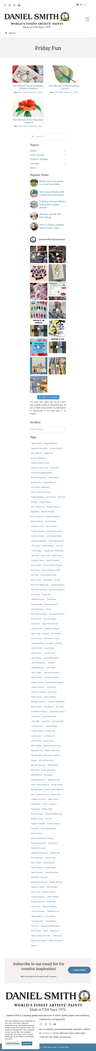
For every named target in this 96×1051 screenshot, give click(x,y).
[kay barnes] (34, 179)
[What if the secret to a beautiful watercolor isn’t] (38, 347)
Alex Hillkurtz (36, 453)
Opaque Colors (42, 794)
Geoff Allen (51, 599)
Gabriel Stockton (38, 599)
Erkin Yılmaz (36, 580)
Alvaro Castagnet (38, 458)
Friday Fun (32, 92)
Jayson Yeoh (49, 653)
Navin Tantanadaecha (40, 785)
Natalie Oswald (54, 780)
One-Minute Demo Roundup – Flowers (27, 121)
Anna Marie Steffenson (40, 487)
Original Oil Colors (38, 799)
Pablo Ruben (53, 799)
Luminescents (49, 736)
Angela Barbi (53, 477)
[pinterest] (14, 5)
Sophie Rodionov (38, 897)
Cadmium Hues (37, 526)
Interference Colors (51, 638)
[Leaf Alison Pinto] (63, 66)
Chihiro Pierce (48, 546)
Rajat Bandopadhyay (39, 853)
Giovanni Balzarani (56, 614)
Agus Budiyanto (50, 443)
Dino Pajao (35, 570)
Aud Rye (61, 497)
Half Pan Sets (36, 629)
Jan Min (58, 643)
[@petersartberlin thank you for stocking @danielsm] (38, 273)
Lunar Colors (36, 741)
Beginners (35, 512)
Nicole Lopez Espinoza (54, 789)
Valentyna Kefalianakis (50, 926)
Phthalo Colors (37, 819)
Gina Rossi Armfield (39, 614)
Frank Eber (35, 594)
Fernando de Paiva (38, 590)
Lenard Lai (35, 716)
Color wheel (57, 555)
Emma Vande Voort (48, 575)
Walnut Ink (54, 931)
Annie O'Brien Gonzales (40, 492)
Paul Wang (35, 809)
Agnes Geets (36, 443)
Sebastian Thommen (39, 877)
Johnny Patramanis (51, 672)
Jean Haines (36, 658)
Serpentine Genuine (39, 882)
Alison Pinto (22, 92)
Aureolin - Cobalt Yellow (41, 502)
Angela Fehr (36, 482)
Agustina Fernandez (39, 448)
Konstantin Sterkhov (39, 711)
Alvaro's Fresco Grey (39, 468)
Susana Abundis (37, 901)
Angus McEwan (49, 482)
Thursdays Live (53, 911)
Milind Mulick (53, 765)
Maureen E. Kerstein (52, 755)
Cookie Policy (63, 1047)
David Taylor (36, 565)
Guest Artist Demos (50, 624)
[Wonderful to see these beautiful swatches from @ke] (38, 310)
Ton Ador (35, 926)
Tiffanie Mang (36, 916)
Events (57, 580)
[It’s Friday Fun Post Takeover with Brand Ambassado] (57, 273)
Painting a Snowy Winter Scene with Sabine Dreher (52, 204)
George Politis (36, 604)
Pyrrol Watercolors (48, 828)
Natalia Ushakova (38, 780)
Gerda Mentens (37, 609)
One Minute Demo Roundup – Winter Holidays (28, 87)
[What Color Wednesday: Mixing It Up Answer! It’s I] (38, 328)
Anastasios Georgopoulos (41, 473)
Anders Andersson (38, 477)
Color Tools (45, 555)
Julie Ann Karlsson (38, 692)
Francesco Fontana (56, 590)
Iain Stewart (56, 633)
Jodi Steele (50, 667)
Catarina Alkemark (38, 541)
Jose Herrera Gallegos (55, 682)
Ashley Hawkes (37, 497)
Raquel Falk (55, 853)
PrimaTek (35, 828)
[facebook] (5, 5)
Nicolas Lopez (37, 789)
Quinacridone (36, 833)
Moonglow (48, 775)
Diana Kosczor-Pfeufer (53, 565)
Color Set (35, 555)
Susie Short (51, 901)
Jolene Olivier (36, 677)
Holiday (46, 633)
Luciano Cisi (50, 731)
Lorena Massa (51, 726)
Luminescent (36, 736)
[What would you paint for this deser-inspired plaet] (57, 310)
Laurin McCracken (57, 711)
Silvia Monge (52, 887)
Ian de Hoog (36, 638)
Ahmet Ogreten (56, 448)
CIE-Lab (59, 546)
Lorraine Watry (37, 731)
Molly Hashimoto (48, 770)
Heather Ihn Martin (52, 629)
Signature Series (37, 887)
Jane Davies (49, 648)
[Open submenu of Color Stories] (64, 155)
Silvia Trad (35, 892)
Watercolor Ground (38, 941)
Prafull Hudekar (53, 823)
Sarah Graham (37, 872)
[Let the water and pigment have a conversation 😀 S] (38, 291)
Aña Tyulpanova (37, 507)
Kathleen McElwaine (56, 702)
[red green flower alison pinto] (27, 100)
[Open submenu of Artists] (64, 151)
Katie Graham (36, 707)
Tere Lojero (35, 906)
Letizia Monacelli (49, 716)
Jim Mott (51, 663)
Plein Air (48, 819)
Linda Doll (45, 721)
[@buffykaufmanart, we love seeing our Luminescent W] (57, 365)
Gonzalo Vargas (49, 619)
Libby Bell (35, 721)
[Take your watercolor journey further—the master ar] (57, 254)
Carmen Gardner (38, 531)
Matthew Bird (36, 755)
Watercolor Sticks (56, 941)
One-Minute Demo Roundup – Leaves (63, 87)
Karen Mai (52, 692)
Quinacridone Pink (38, 843)
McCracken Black (46, 760)
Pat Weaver (36, 804)
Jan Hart (49, 643)
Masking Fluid (36, 750)
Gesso (48, 609)
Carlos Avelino (51, 526)
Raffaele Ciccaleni (38, 848)
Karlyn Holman (50, 697)
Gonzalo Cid (36, 619)
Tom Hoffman (50, 916)
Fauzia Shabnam (57, 585)
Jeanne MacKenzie (51, 658)
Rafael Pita (52, 843)
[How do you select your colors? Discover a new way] (57, 328)
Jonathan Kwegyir (51, 677)
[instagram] (9, 5)
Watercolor (57, 936)
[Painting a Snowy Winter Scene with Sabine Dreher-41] (34, 201)
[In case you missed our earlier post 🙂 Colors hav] (38, 254)
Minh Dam (35, 770)
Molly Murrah (36, 775)
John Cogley (36, 672)
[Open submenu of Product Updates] (64, 159)
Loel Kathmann (37, 726)
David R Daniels (52, 560)
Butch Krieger (50, 521)
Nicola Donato (57, 785)
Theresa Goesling (49, 906)
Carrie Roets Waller (54, 536)
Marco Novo (49, 741)
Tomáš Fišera (50, 921)
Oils (32, 794)
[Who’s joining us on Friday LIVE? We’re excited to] (38, 365)
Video (40, 92)
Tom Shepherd (37, 921)
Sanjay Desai (50, 867)
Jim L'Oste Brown (38, 663)
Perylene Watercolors (53, 814)
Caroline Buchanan (54, 531)
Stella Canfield (53, 897)
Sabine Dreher (49, 863)
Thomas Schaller (38, 911)
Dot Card (34, 575)
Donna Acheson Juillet (51, 570)
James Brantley (37, 643)
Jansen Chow (36, 653)
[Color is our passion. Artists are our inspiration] (57, 291)
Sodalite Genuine (49, 892)
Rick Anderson (37, 858)
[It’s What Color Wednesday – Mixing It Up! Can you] (57, 347)
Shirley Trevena (55, 882)
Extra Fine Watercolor (40, 585)
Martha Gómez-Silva (52, 745)
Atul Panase (51, 497)
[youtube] (19, 5)
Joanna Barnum (37, 667)
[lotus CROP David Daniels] (34, 190)
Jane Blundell (36, 648)
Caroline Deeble (37, 536)
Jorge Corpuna (37, 682)
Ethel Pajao (47, 580)
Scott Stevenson (51, 872)
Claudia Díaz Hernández (54, 551)
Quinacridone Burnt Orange (42, 838)
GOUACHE (35, 624)
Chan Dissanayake (56, 541)
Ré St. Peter (36, 863)
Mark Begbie (36, 745)
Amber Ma (54, 468)
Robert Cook (50, 858)
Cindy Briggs (36, 551)
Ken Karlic (60, 707)
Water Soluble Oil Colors (41, 936)
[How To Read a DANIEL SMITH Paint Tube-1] (34, 223)
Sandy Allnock (37, 867)
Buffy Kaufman (37, 521)
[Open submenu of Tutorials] (64, 164)
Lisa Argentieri (57, 721)
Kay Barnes (49, 707)
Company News (37, 560)
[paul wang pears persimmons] (34, 212)
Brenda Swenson (53, 516)
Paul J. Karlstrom (50, 804)
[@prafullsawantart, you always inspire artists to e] (38, 384)
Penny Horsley (37, 814)
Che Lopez (35, 546)
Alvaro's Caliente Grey (40, 463)
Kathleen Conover (38, 702)
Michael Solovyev (38, 765)
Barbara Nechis (53, 507)
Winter (33, 945)
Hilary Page (35, 633)
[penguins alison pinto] (27, 66)
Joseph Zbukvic (37, 687)
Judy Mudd (51, 687)
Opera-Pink (55, 794)
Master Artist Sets (52, 750)
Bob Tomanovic (37, 516)
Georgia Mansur (51, 604)
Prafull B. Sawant (38, 823)
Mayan (34, 760)
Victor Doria (36, 931)
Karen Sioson (36, 697)
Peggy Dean (47, 809)
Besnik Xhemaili (48, 512)
